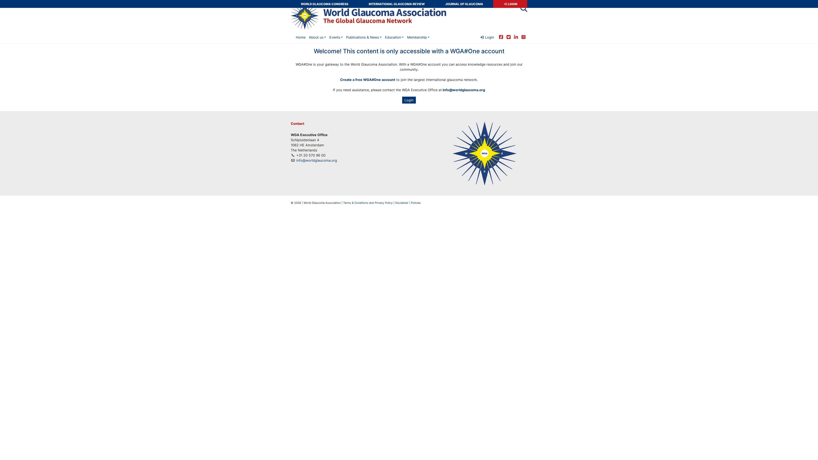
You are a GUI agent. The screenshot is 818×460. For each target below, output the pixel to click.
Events (334, 37)
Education (393, 37)
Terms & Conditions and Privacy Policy (368, 202)
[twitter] (508, 37)
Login (512, 4)
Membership (417, 37)
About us (316, 37)
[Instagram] (523, 37)
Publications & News (362, 37)
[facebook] (501, 37)
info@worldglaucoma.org (316, 160)
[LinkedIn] (516, 37)
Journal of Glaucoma (464, 4)
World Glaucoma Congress (324, 4)
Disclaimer (401, 202)
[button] (523, 10)
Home (300, 37)
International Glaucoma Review (397, 4)
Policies (416, 202)
